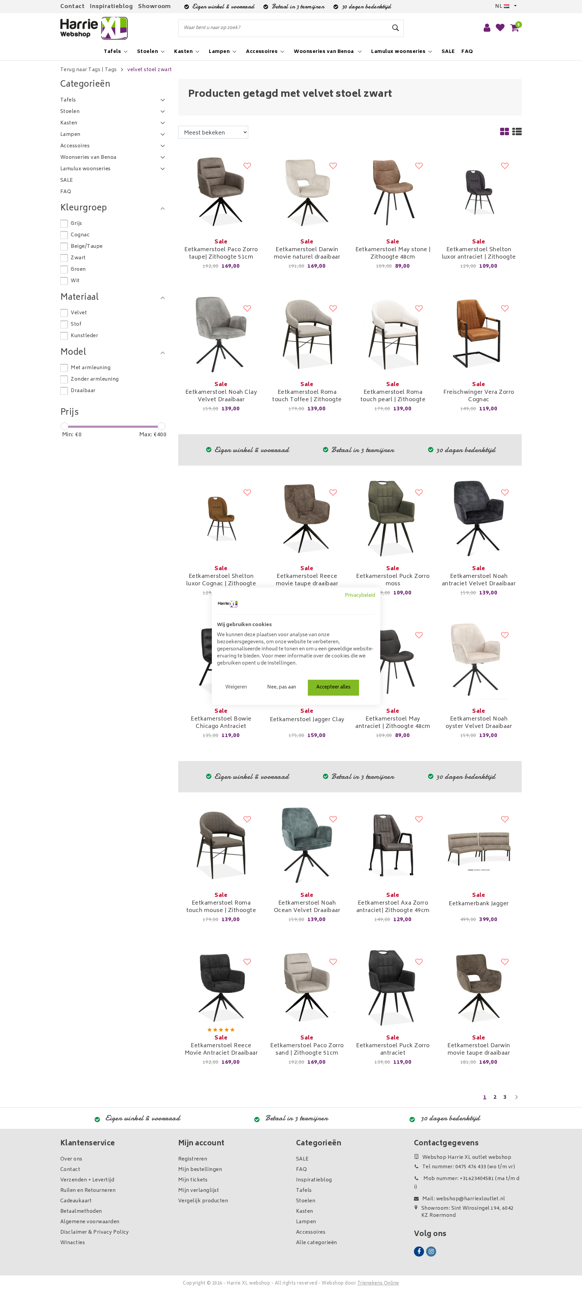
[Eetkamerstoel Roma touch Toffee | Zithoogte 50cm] (307, 335)
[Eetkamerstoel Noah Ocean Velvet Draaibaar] (307, 845)
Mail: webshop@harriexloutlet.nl (463, 1199)
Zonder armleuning (95, 379)
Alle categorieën (316, 1243)
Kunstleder (84, 336)
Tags (111, 70)
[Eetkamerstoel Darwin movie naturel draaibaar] (307, 192)
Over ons (71, 1159)
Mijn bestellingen (200, 1170)
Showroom (154, 6)
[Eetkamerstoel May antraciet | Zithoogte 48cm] (393, 661)
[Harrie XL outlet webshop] (94, 28)
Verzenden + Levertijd (87, 1180)
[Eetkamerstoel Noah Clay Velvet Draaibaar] (221, 335)
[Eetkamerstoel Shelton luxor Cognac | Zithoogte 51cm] (221, 519)
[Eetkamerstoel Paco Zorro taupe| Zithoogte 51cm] (221, 192)
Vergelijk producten (203, 1201)
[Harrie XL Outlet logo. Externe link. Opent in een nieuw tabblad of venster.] (227, 603)
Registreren (192, 1159)
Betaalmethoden (81, 1211)
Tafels (304, 1190)
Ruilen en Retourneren (88, 1190)
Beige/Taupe (86, 246)
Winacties (72, 1243)
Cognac (80, 235)
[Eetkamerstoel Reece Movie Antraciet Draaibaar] (221, 988)
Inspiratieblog (111, 6)
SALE (302, 1159)
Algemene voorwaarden (90, 1222)
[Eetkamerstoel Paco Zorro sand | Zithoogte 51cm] (307, 988)
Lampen (306, 1222)
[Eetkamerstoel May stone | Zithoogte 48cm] (393, 192)
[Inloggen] (487, 28)
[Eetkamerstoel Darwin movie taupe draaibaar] (479, 988)
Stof (76, 324)
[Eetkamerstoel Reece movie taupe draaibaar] (307, 519)
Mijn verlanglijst (198, 1190)
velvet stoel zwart (149, 70)
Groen (78, 269)
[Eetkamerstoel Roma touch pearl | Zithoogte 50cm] (393, 335)
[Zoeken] (395, 28)
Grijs (76, 223)
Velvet (79, 313)
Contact (72, 6)
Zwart (78, 258)
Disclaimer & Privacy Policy (94, 1232)
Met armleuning (90, 368)
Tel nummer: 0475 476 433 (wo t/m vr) (468, 1167)
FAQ (301, 1170)
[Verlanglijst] (500, 28)
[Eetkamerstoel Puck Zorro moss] (393, 519)
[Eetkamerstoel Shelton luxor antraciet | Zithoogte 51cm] (479, 192)
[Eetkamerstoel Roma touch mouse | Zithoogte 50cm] (221, 845)
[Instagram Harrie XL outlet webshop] (431, 1251)
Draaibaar (83, 391)
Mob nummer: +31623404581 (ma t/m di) (467, 1183)
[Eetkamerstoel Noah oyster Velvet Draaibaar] (479, 661)
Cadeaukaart (76, 1201)
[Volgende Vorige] (516, 1100)
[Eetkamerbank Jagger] (479, 845)
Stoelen (305, 1201)
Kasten (304, 1211)
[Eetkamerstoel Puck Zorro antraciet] (393, 988)
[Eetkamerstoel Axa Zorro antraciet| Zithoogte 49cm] (393, 845)
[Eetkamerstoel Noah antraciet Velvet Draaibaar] (479, 519)
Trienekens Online (378, 1284)
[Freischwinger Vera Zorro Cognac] (479, 335)
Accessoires (310, 1232)
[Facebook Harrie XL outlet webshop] (419, 1251)
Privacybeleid (360, 596)
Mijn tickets (193, 1180)
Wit (75, 281)
